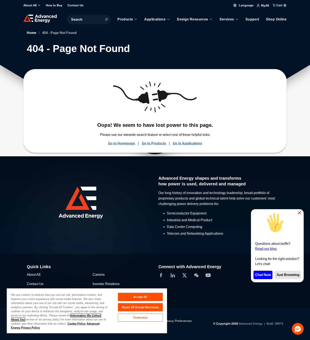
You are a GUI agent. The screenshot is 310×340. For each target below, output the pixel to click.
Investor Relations (106, 284)
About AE (34, 274)
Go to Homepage (122, 143)
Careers (99, 274)
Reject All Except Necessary (140, 307)
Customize (140, 317)
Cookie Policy (76, 323)
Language (245, 5)
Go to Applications (187, 143)
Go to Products (154, 143)
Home (32, 33)
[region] (87, 310)
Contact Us (35, 284)
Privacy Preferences (178, 321)
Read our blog (265, 248)
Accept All (140, 297)
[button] (298, 329)
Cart (281, 5)
